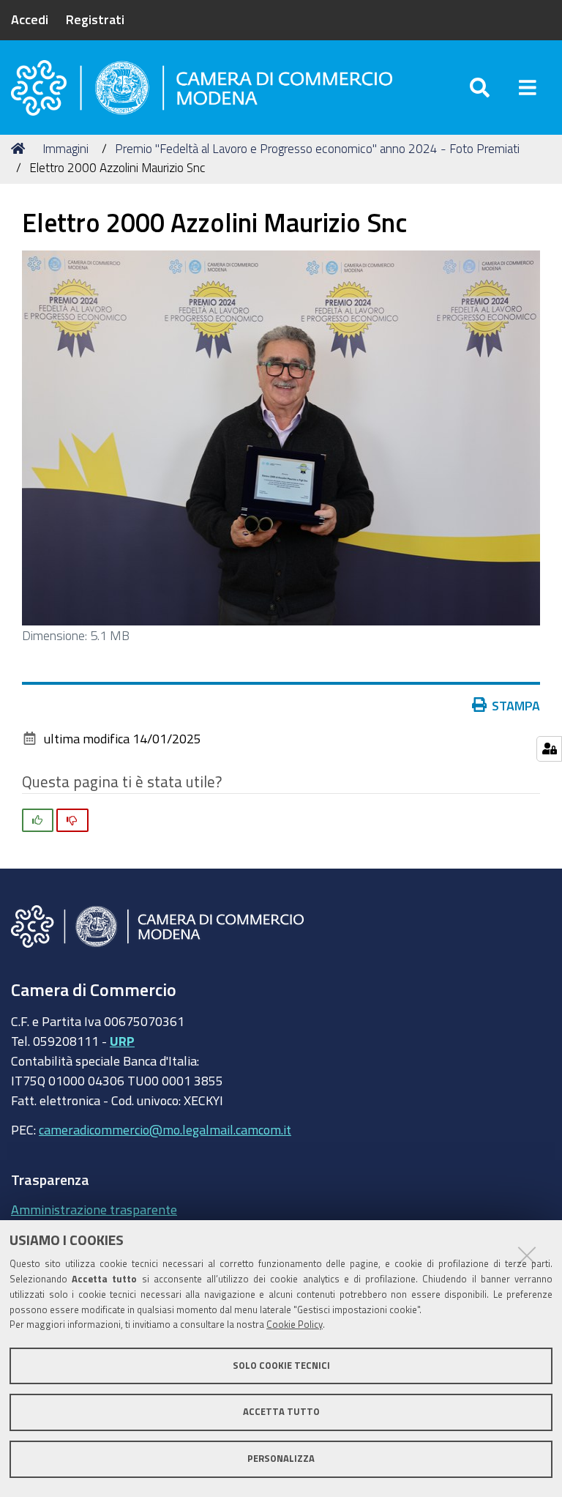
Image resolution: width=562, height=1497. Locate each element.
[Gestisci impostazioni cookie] (549, 749)
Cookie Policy (294, 1324)
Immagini (65, 148)
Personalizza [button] (281, 1458)
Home (20, 148)
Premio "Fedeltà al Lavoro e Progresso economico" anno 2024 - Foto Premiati (317, 148)
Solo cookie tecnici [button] (281, 1365)
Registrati (95, 19)
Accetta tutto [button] (281, 1411)
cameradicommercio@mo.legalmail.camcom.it (165, 1129)
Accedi (29, 19)
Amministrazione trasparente (94, 1209)
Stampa (516, 705)
